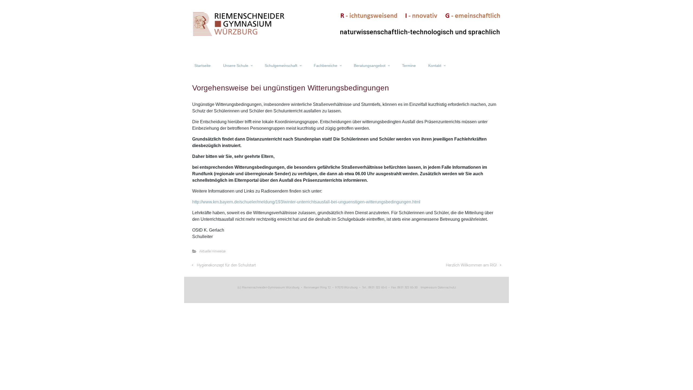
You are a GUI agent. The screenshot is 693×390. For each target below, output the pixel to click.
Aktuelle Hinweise (212, 251)
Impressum (429, 287)
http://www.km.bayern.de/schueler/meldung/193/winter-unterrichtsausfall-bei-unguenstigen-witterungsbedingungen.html (306, 202)
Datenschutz (446, 287)
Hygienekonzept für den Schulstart (226, 265)
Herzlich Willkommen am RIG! (471, 265)
